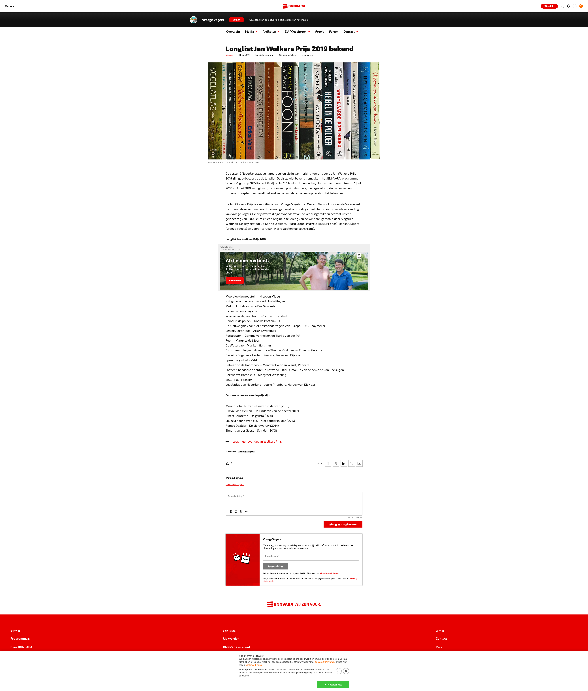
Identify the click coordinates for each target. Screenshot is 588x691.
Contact (349, 31)
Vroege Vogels (213, 20)
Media (249, 31)
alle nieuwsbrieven (329, 573)
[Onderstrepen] (241, 511)
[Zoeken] (562, 6)
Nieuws (229, 55)
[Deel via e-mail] (359, 463)
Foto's (319, 31)
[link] (246, 451)
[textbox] (294, 500)
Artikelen (269, 31)
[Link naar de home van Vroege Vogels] (193, 19)
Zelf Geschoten (296, 31)
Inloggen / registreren (343, 524)
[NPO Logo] (581, 6)
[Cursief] (236, 511)
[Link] (246, 511)
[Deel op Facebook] (328, 463)
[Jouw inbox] (568, 6)
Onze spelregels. (235, 484)
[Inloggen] (574, 6)
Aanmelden (275, 566)
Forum (334, 31)
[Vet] (230, 511)
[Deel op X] (336, 463)
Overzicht (233, 31)
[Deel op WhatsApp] (352, 463)
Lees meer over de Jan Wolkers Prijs (257, 441)
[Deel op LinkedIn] (344, 463)
